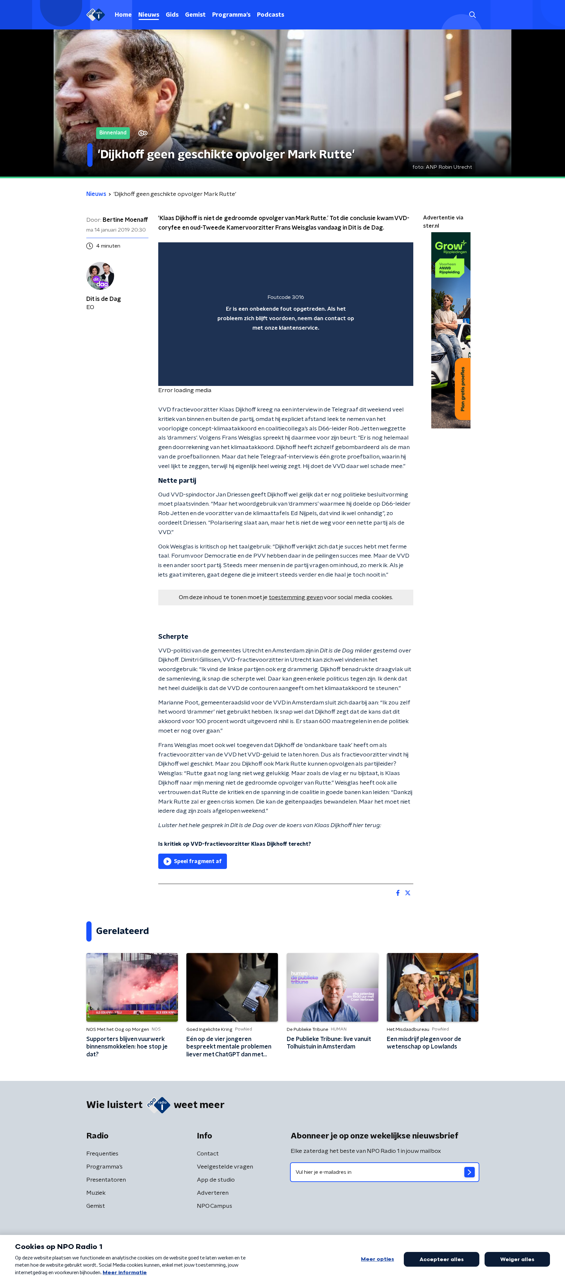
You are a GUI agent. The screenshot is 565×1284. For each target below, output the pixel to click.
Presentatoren (106, 1180)
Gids (172, 15)
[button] (472, 15)
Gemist (195, 15)
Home (123, 15)
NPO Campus (214, 1206)
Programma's (231, 15)
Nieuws (148, 15)
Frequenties (102, 1154)
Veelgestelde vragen (225, 1167)
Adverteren (213, 1193)
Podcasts (270, 15)
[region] (285, 314)
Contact (208, 1154)
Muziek (96, 1193)
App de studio (216, 1180)
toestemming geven (296, 597)
